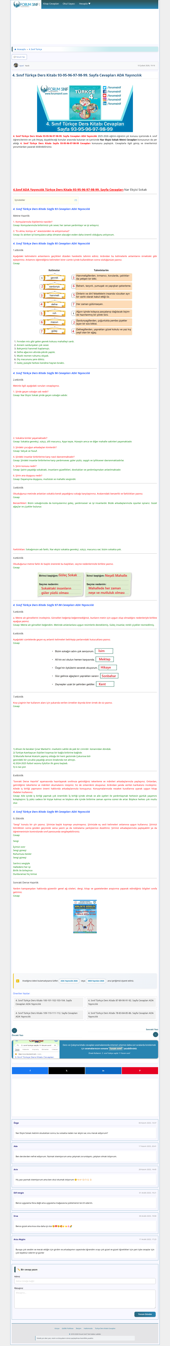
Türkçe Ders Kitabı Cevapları (105, 1328)
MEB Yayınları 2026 (96, 981)
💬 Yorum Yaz (19, 57)
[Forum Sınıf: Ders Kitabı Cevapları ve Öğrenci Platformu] (26, 7)
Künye (57, 1328)
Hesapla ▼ (84, 3)
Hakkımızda (88, 1328)
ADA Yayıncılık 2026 (69, 981)
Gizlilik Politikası (67, 1328)
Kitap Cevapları (51, 3)
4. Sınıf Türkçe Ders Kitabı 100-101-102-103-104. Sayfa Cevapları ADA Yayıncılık (44, 1002)
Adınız (17, 1276)
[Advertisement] (85, 26)
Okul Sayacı (69, 3)
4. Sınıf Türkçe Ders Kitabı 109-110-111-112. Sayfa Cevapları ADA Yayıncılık (47, 1015)
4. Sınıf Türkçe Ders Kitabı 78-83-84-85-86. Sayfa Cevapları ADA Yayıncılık (121, 1015)
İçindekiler (46, 200)
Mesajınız (18, 1288)
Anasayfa (21, 49)
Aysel (21, 65)
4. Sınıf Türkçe (35, 49)
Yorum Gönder (145, 1314)
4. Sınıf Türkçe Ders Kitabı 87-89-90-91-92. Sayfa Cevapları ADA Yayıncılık (121, 1002)
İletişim (78, 1328)
